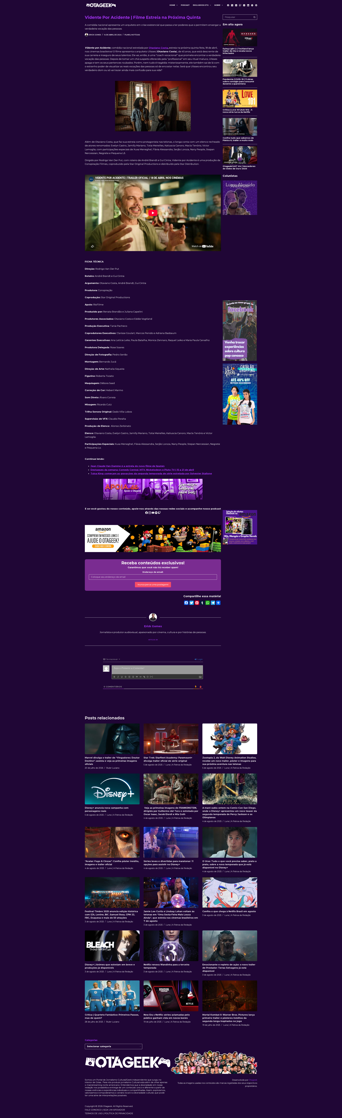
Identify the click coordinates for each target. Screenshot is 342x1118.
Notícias (135, 35)
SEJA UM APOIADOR (114, 1110)
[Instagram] (244, 5)
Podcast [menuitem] (185, 5)
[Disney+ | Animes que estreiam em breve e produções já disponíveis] (112, 945)
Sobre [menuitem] (217, 5)
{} (148, 677)
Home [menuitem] (172, 5)
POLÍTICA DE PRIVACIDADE (118, 1113)
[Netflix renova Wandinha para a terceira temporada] (171, 945)
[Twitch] (240, 5)
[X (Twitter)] (232, 5)
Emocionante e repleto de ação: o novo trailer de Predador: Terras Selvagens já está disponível (228, 967)
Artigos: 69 (153, 640)
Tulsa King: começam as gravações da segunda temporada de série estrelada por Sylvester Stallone (151, 473)
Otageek (253, 1080)
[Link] (144, 676)
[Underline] (122, 676)
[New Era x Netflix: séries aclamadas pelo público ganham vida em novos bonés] (171, 995)
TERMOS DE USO (94, 1113)
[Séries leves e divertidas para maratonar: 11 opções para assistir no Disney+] (171, 842)
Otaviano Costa (158, 47)
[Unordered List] (133, 676)
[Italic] (118, 676)
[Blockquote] (137, 676)
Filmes (128, 35)
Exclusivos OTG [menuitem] (201, 5)
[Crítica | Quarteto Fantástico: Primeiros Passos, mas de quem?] (112, 995)
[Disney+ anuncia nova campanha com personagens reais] (112, 789)
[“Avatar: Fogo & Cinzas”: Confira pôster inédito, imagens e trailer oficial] (112, 842)
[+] (151, 677)
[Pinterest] (256, 5)
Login (200, 659)
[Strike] (125, 676)
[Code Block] (140, 676)
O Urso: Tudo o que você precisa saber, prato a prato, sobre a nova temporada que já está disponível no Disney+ (229, 864)
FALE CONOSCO (93, 1110)
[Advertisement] (240, 258)
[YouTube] (236, 5)
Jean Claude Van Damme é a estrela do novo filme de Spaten (128, 466)
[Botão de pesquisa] (254, 17)
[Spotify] (252, 5)
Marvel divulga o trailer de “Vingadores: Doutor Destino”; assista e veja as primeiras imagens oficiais (112, 760)
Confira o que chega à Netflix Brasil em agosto (229, 911)
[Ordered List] (129, 676)
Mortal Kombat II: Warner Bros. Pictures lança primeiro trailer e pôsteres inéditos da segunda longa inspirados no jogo (228, 1018)
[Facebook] (228, 5)
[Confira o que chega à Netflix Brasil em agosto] (229, 892)
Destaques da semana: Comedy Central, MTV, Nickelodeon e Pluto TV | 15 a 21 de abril (142, 469)
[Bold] (114, 676)
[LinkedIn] (248, 5)
